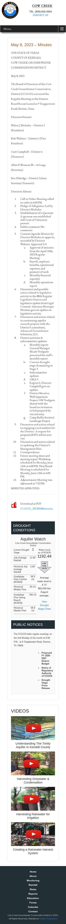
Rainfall (33, 885)
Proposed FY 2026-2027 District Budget (47, 658)
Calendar (33, 907)
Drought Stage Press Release (46, 684)
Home (33, 871)
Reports (33, 893)
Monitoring (33, 880)
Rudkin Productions (48, 919)
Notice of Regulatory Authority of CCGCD (47, 672)
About (33, 876)
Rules (33, 889)
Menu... (8, 29)
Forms (33, 902)
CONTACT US (40, 15)
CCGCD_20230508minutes (36, 508)
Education (33, 898)
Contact (33, 911)
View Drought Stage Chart (44, 605)
